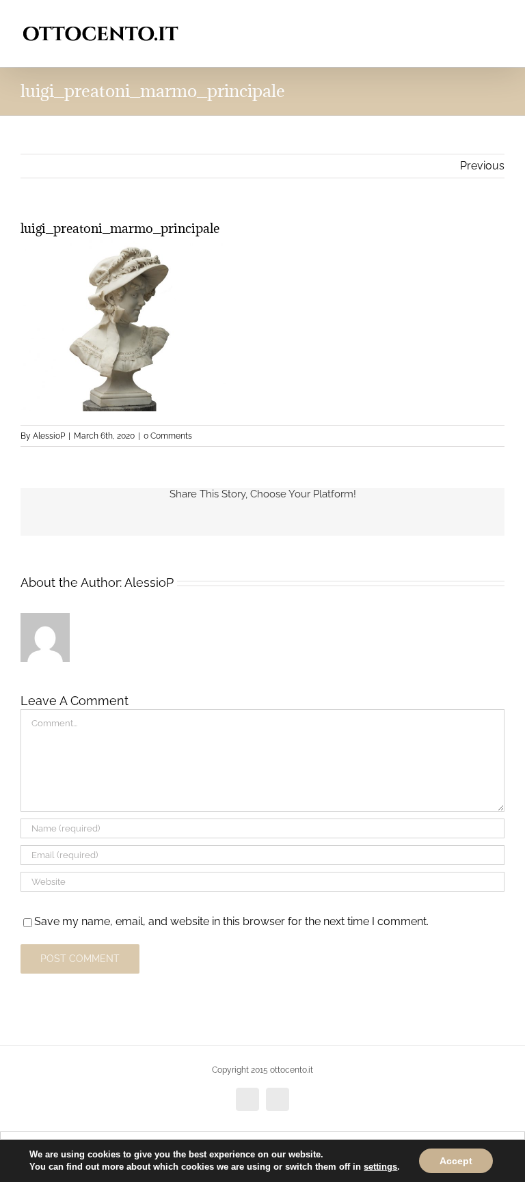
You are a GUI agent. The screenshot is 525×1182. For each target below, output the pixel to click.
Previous (482, 165)
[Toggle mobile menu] (499, 21)
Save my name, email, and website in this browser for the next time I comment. (231, 921)
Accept (456, 1160)
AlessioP (49, 436)
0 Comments (168, 436)
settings (380, 1167)
